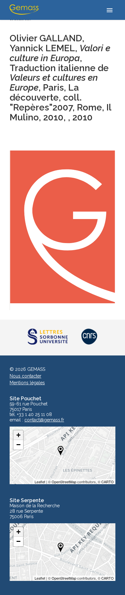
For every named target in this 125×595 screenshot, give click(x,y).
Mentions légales (27, 382)
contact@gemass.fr (44, 420)
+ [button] (18, 435)
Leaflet (40, 481)
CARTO (107, 481)
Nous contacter (25, 376)
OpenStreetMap (64, 481)
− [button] (18, 445)
